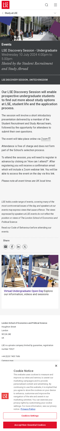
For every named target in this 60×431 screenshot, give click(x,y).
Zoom (44, 138)
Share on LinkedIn (18, 246)
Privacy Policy (28, 409)
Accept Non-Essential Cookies (30, 425)
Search (46, 5)
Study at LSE (11, 13)
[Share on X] (24, 246)
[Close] (56, 365)
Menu (55, 5)
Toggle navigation (56, 13)
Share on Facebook (12, 246)
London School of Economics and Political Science (6, 5)
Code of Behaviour (20, 227)
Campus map (7, 361)
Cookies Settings (30, 416)
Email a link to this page (5, 246)
